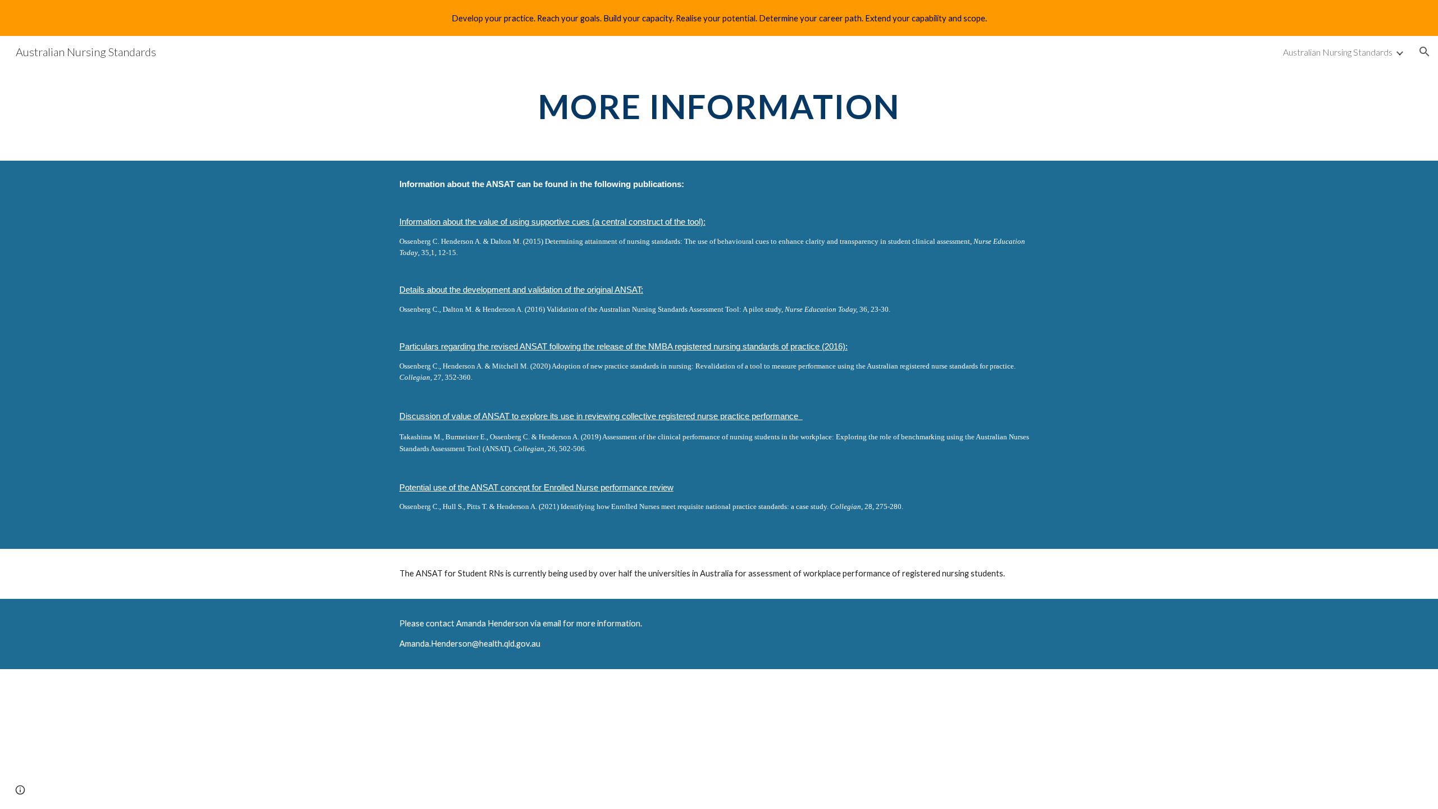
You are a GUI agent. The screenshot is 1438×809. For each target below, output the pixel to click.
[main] (719, 106)
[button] (1424, 51)
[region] (719, 18)
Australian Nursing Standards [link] (1338, 52)
